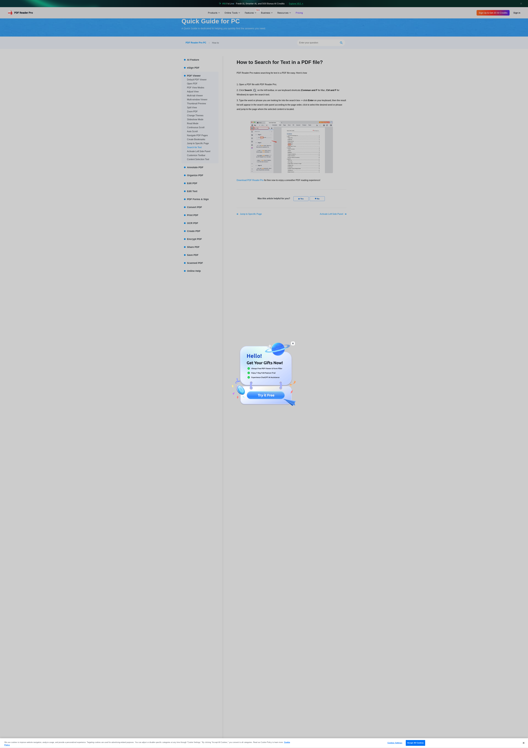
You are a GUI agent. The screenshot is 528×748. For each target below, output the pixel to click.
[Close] (524, 743)
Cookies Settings (394, 743)
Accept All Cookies (415, 743)
